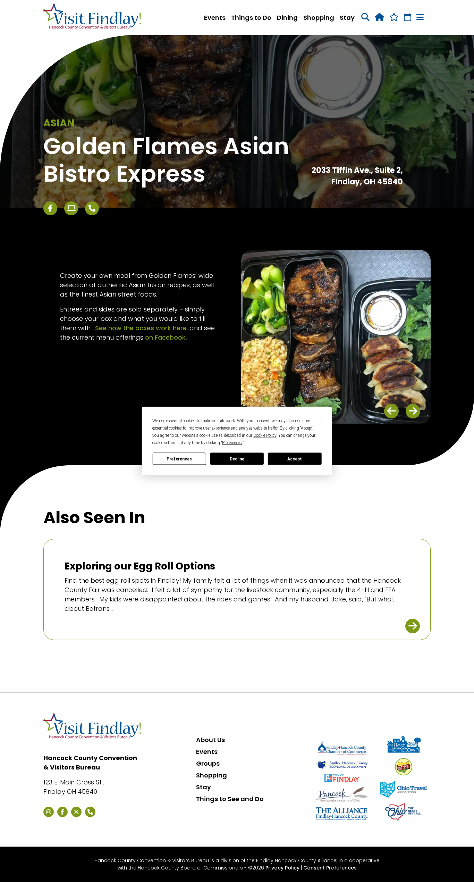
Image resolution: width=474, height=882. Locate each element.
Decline (237, 458)
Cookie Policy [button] (264, 435)
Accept (294, 458)
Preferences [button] (232, 442)
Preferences (179, 458)
